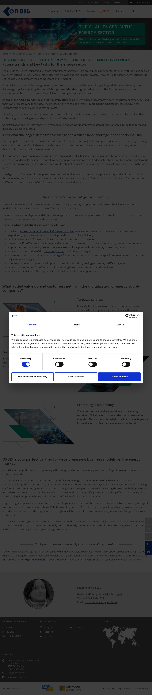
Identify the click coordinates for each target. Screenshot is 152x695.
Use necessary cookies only (32, 376)
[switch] (59, 364)
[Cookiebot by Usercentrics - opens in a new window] (128, 316)
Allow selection (76, 376)
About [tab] (120, 324)
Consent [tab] (31, 324)
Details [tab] (76, 324)
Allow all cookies (119, 376)
